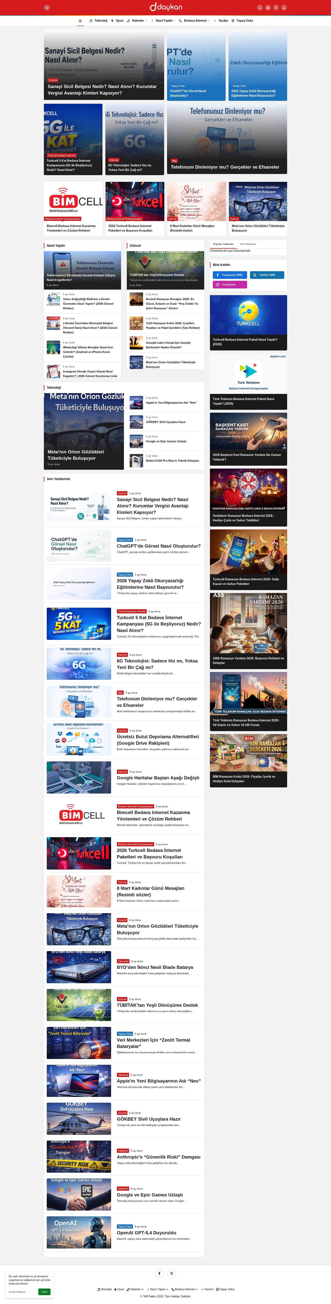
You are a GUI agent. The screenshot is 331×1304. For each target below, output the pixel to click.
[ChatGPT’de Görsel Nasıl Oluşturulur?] (196, 65)
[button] (268, 8)
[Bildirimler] (284, 8)
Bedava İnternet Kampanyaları (135, 806)
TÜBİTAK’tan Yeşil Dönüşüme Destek (157, 1005)
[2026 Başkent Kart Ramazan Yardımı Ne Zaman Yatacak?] (248, 439)
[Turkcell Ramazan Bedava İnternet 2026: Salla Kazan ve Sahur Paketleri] (248, 559)
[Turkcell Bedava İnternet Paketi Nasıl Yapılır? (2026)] (248, 322)
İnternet (122, 654)
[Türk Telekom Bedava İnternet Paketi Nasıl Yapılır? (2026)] (248, 381)
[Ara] (260, 8)
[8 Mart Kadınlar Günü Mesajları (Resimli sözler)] (121, 209)
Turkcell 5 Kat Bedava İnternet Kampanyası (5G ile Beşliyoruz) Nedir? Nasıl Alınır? (159, 624)
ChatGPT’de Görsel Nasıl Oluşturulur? (159, 546)
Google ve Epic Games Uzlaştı (150, 1194)
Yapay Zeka (125, 539)
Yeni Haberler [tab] (248, 244)
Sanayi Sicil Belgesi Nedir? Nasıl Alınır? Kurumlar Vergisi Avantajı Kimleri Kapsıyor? (152, 506)
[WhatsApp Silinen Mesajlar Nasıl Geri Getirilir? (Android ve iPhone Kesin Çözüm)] (82, 350)
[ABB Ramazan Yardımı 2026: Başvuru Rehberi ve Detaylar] (248, 631)
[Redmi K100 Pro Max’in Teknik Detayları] (165, 459)
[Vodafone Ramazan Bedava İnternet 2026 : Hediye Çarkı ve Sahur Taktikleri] (248, 498)
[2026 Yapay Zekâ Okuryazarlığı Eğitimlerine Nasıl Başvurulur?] (258, 65)
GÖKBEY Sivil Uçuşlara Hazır (149, 1119)
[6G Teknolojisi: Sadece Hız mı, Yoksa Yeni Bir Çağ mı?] (134, 139)
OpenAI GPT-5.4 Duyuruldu (146, 1232)
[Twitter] (171, 1273)
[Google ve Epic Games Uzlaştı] (165, 441)
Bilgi (120, 692)
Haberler (123, 1150)
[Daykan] (165, 7)
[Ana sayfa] (80, 20)
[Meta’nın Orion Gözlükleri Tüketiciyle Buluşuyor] (183, 209)
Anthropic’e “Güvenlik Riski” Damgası (159, 1156)
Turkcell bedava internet (132, 611)
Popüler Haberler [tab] (223, 244)
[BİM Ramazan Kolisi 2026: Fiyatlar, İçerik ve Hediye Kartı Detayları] (248, 760)
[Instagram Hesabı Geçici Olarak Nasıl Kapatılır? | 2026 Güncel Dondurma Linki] (82, 370)
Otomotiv (123, 961)
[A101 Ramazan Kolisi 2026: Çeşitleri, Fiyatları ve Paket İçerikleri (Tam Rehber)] (165, 323)
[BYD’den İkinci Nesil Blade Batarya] (244, 206)
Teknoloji (123, 1074)
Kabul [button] (44, 1292)
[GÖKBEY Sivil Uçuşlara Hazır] (165, 422)
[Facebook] (159, 1273)
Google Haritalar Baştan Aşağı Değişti (158, 778)
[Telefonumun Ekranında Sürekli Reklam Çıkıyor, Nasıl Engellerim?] (82, 270)
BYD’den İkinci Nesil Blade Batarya (155, 967)
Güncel (122, 493)
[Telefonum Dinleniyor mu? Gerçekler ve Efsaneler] (227, 139)
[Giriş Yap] (276, 8)
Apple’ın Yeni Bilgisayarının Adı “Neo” (159, 1081)
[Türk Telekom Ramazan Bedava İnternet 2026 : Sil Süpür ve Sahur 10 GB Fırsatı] (248, 701)
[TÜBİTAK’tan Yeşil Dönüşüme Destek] (165, 270)
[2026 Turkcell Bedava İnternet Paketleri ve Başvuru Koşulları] (59, 209)
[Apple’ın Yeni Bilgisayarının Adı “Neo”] (165, 402)
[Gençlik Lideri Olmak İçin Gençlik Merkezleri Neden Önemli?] (165, 343)
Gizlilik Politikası (17, 1292)
